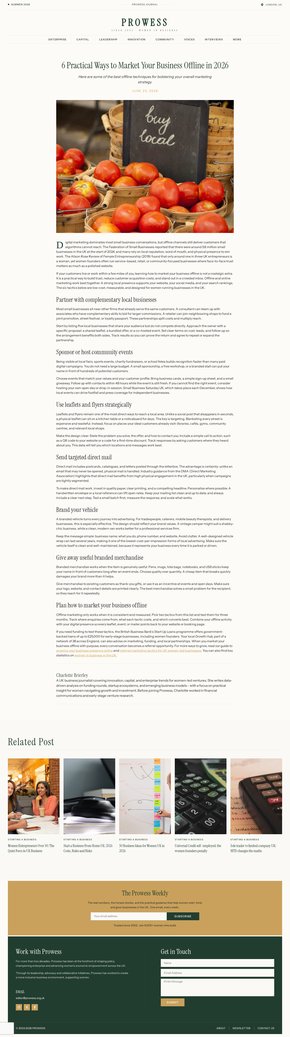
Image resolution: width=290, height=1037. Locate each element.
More (237, 39)
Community (165, 39)
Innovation (137, 39)
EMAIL (20, 991)
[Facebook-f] (35, 1007)
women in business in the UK (95, 655)
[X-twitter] (27, 1007)
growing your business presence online (84, 650)
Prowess (145, 22)
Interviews (214, 39)
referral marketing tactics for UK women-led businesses (160, 650)
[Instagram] (19, 1007)
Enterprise (57, 39)
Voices (189, 39)
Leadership (108, 39)
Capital (83, 39)
